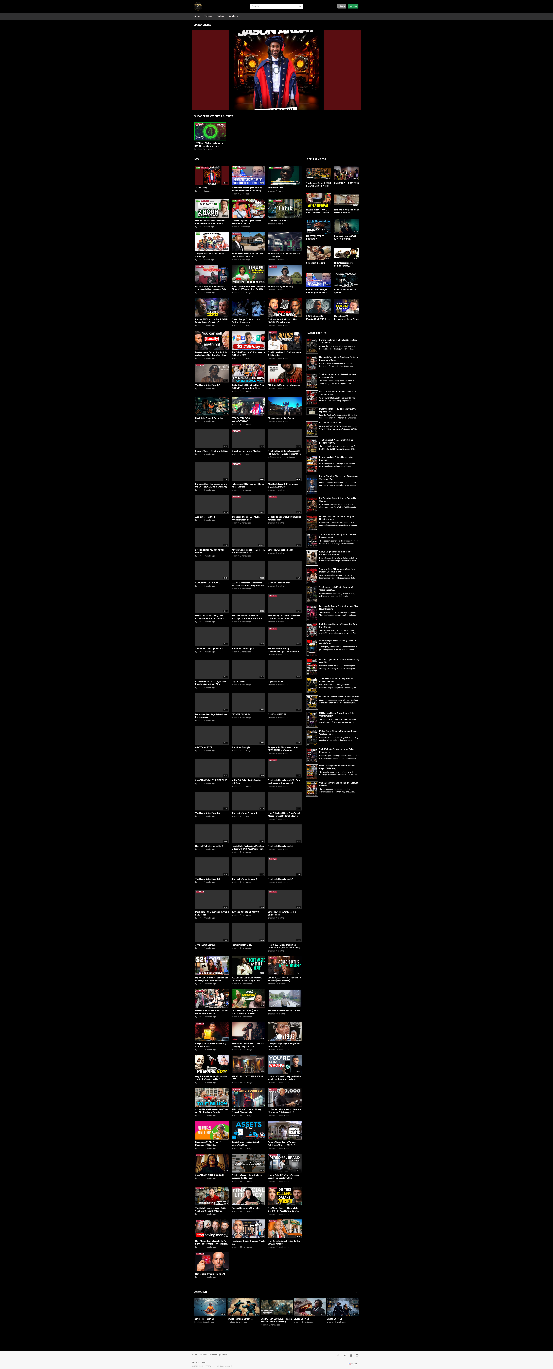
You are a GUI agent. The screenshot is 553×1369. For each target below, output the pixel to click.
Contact (203, 1355)
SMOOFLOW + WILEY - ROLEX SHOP (211, 780)
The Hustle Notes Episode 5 (244, 813)
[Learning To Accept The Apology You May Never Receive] (312, 613)
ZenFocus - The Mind (205, 517)
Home (197, 16)
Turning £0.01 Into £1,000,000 (245, 912)
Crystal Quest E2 (239, 681)
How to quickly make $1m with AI (210, 1274)
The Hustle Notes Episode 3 (207, 879)
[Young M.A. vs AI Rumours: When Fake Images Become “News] (312, 576)
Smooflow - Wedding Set (243, 648)
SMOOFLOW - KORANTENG (346, 183)
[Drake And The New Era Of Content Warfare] (312, 702)
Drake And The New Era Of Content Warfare (339, 697)
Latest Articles (316, 333)
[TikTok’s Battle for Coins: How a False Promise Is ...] (312, 755)
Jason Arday (202, 25)
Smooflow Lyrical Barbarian (280, 550)
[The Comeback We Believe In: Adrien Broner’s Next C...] (312, 446)
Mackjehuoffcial (276, 457)
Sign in (342, 6)
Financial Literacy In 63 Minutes (246, 1208)
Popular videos (316, 159)
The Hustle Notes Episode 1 (280, 879)
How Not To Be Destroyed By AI (209, 846)
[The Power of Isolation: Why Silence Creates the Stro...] (312, 685)
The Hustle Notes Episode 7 (207, 385)
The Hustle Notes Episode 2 (244, 879)
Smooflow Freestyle (241, 747)
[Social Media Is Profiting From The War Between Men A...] (312, 540)
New (196, 159)
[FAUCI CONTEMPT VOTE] (312, 429)
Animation (200, 1291)
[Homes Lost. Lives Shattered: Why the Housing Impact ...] (312, 523)
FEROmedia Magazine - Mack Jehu (284, 385)
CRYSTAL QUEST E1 (204, 747)
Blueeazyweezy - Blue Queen (281, 418)
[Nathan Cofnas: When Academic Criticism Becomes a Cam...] (312, 363)
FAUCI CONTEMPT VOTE (330, 423)
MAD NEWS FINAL (276, 188)
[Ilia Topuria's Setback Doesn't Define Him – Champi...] (312, 505)
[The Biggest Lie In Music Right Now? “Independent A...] (312, 594)
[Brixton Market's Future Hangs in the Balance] (312, 464)
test (204, 1362)
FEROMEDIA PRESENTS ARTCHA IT (284, 1010)
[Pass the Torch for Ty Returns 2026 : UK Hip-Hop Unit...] (312, 411)
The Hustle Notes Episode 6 (207, 813)
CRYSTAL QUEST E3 (241, 714)
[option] (210, 136)
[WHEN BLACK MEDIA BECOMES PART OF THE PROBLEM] (312, 398)
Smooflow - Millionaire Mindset (246, 451)
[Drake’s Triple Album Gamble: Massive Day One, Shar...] (312, 666)
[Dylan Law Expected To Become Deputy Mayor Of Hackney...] (312, 772)
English (354, 1364)
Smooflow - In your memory (280, 286)
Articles (232, 16)
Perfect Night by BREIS (242, 945)
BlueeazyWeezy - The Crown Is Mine (211, 451)
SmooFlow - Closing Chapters (209, 648)
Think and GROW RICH (278, 221)
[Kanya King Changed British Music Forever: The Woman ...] (312, 558)
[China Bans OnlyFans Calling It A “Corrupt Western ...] (312, 789)
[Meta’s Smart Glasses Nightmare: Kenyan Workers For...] (312, 738)
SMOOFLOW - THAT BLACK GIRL (210, 1175)
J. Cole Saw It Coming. (205, 945)
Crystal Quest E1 (275, 681)
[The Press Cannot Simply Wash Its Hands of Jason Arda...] (312, 380)
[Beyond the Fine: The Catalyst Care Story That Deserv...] (312, 346)
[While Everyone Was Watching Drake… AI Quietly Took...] (312, 647)
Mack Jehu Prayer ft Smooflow (209, 418)
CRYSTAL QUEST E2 (277, 714)
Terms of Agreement (218, 1355)
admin (199, 149)
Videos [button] (207, 16)
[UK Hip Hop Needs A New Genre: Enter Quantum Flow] (312, 720)
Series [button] (220, 16)
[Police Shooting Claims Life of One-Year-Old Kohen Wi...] (312, 485)
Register (353, 6)
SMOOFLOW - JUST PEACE (207, 583)
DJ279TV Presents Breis (279, 583)
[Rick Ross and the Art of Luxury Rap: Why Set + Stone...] (312, 630)
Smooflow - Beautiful (315, 263)
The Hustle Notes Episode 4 (280, 846)
